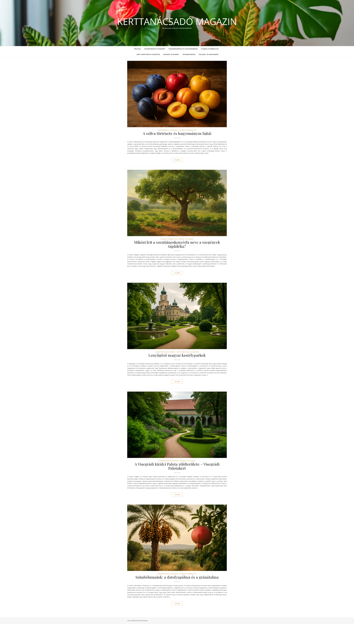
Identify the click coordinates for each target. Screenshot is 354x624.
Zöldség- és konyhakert (209, 54)
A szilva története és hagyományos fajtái (177, 133)
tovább (177, 160)
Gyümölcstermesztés (210, 49)
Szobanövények (189, 54)
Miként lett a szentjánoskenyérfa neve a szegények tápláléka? (177, 244)
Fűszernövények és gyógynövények (183, 49)
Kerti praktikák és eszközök (148, 54)
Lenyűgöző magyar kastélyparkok (177, 355)
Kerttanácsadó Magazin (177, 21)
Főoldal (137, 49)
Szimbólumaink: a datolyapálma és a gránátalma (177, 577)
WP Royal (144, 620)
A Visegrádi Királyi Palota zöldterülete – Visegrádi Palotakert (177, 466)
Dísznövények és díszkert (154, 49)
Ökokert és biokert (171, 54)
